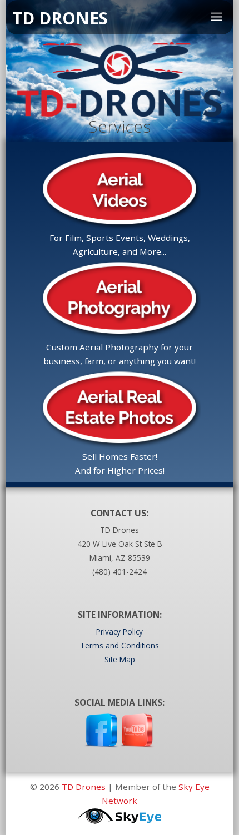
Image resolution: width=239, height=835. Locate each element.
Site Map (119, 659)
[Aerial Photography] (119, 333)
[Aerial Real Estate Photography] (119, 442)
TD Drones (84, 786)
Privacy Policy (119, 631)
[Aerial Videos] (119, 223)
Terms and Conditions (119, 645)
